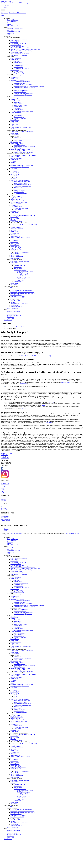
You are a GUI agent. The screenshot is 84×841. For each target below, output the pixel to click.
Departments (4, 509)
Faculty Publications (15, 642)
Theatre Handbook (15, 772)
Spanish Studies (18, 800)
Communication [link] (11, 74)
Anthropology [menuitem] (14, 225)
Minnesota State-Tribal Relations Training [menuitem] (21, 50)
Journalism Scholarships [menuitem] (20, 92)
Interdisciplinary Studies (20, 789)
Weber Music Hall (15, 819)
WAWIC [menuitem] (12, 128)
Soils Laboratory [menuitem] (14, 305)
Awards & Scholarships (16, 747)
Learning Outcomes (15, 722)
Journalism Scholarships (20, 611)
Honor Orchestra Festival (20, 702)
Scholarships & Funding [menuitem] (13, 31)
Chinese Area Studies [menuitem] (19, 265)
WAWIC (12, 647)
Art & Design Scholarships (17, 592)
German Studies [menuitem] (18, 268)
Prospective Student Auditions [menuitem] (21, 252)
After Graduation (14, 675)
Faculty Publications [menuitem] (15, 123)
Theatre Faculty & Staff (16, 775)
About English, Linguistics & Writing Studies (22, 650)
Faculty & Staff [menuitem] (14, 42)
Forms (12, 683)
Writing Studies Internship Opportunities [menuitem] (24, 146)
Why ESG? (13, 680)
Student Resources (15, 755)
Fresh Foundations (18, 584)
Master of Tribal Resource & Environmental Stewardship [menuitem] (25, 49)
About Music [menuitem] (13, 171)
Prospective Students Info (20, 769)
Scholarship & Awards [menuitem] (16, 52)
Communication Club (19, 602)
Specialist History (18, 628)
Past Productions (14, 777)
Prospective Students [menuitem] (15, 189)
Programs (3, 508)
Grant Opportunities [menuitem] (12, 308)
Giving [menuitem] (9, 312)
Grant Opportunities (12, 827)
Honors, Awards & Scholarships (18, 721)
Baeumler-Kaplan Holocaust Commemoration (22, 811)
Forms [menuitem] (12, 164)
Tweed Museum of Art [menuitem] (16, 306)
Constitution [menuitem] (10, 317)
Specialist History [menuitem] (18, 109)
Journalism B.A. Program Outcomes (23, 612)
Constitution (10, 836)
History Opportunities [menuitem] (16, 112)
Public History (17, 627)
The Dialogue (17, 728)
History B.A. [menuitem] (17, 100)
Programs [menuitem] (12, 99)
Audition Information (19, 709)
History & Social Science (20, 624)
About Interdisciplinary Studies (25, 790)
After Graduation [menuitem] (14, 156)
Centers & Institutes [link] (12, 289)
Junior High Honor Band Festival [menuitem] (22, 184)
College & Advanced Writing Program (20, 668)
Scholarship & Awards (16, 571)
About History (14, 617)
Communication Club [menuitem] (19, 83)
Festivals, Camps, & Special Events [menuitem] (19, 180)
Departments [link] (7, 36)
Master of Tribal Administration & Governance (22, 567)
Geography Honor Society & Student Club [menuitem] (21, 165)
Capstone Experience (19, 667)
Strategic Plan (10, 837)
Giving (9, 831)
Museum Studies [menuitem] (18, 106)
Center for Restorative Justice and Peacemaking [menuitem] (22, 293)
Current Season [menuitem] (14, 242)
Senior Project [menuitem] (20, 280)
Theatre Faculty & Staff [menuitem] (16, 256)
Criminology (13, 749)
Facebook (3, 500)
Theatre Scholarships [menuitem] (15, 255)
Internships (10, 549)
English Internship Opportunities (22, 658)
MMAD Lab (13, 821)
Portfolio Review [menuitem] (18, 71)
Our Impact (10, 806)
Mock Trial (13, 739)
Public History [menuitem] (17, 108)
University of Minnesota (16, 533)
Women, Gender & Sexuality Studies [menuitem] (20, 237)
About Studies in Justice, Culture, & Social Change (23, 743)
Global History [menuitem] (17, 103)
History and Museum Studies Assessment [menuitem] (21, 127)
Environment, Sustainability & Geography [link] (18, 153)
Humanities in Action (15, 814)
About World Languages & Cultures (19, 780)
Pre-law (9, 543)
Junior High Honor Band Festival (22, 703)
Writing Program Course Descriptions (23, 671)
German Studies (18, 787)
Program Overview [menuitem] (22, 278)
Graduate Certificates (15, 564)
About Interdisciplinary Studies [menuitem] (25, 271)
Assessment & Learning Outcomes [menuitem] (23, 84)
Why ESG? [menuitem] (13, 161)
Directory (3, 507)
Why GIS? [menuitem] (13, 162)
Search (3, 10)
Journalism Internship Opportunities (23, 614)
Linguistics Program (15, 661)
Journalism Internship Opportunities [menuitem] (23, 95)
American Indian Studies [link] (13, 37)
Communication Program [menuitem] (17, 80)
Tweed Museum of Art (16, 825)
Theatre (3, 489)
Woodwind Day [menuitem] (18, 187)
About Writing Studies (19, 664)
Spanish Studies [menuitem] (18, 281)
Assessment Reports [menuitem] (15, 227)
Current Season (14, 761)
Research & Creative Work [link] (11, 286)
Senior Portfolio (18, 659)
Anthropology (14, 744)
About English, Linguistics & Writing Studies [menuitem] (22, 131)
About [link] (5, 309)
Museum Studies (18, 625)
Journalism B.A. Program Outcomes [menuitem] (23, 93)
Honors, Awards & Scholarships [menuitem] (18, 202)
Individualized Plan (22, 794)
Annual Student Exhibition (21, 583)
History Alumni (14, 643)
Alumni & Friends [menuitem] (12, 314)
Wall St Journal (48, 422)
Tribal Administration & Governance (19, 572)
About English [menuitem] (17, 137)
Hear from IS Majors (22, 793)
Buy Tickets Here (15, 765)
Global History (17, 622)
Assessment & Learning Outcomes (23, 603)
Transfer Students (5, 519)
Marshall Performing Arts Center (18, 822)
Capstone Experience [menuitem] (19, 148)
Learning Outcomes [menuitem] (15, 203)
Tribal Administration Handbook (18, 574)
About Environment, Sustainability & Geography (23, 674)
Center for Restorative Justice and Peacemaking (22, 812)
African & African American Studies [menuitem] (23, 111)
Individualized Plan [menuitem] (22, 275)
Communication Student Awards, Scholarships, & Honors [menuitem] (29, 86)
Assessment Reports (15, 746)
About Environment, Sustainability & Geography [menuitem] (23, 155)
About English (17, 656)
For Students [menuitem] (17, 175)
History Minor (17, 621)
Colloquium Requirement (17, 719)
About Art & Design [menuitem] (15, 58)
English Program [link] (14, 136)
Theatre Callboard (15, 762)
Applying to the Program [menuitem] (23, 273)
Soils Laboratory (14, 824)
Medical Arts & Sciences (23, 796)
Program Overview (22, 797)
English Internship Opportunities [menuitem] (22, 139)
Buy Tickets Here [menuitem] (15, 246)
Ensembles (13, 697)
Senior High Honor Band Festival (22, 705)
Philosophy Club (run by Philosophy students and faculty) (36, 356)
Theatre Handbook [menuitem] (15, 253)
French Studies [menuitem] (17, 267)
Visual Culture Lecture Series (21, 587)
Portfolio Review (18, 590)
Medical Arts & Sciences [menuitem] (23, 277)
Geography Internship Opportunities (19, 686)
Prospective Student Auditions (21, 771)
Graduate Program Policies (17, 565)
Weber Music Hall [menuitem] (15, 300)
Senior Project (20, 799)
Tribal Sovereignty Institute (17, 815)
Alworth (3, 486)
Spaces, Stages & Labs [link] (13, 299)
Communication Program (17, 599)
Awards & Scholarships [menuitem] (16, 228)
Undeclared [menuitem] (10, 23)
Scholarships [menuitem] (13, 168)
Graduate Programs (12, 540)
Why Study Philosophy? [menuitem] (16, 198)
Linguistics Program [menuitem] (15, 142)
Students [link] (6, 27)
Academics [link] (7, 18)
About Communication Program (22, 600)
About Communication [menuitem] (16, 75)
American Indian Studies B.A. (18, 562)
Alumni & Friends (5, 520)
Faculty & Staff (5, 522)
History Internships (19, 636)
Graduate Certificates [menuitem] (15, 45)
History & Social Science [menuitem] (20, 105)
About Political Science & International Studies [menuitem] (22, 215)
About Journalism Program (21, 609)
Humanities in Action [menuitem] (15, 295)
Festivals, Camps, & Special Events (19, 699)
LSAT (43, 405)
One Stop (6, 5)
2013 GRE (51, 402)
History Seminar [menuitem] (14, 125)
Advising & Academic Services (15, 547)
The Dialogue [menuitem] (17, 209)
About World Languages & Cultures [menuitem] (19, 261)
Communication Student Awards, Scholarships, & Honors (29, 605)
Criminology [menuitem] (13, 230)
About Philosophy (15, 715)
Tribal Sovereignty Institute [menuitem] (17, 296)
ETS (13, 399)
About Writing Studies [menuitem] (19, 145)
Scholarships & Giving (16, 740)
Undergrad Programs (12, 539)
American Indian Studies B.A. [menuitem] (18, 43)
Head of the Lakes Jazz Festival (22, 700)
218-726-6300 (4, 455)
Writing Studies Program (16, 662)
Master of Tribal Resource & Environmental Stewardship (25, 568)
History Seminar (14, 644)
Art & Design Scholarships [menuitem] (17, 73)
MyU (5, 7)
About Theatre (14, 759)
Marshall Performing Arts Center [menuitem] (18, 303)
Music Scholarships (19, 711)
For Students (17, 694)
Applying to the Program (23, 792)
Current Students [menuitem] (14, 70)
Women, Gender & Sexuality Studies (20, 756)
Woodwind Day (18, 706)
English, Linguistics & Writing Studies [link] (17, 130)
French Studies (17, 786)
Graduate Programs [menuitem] (12, 21)
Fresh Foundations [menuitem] (18, 65)
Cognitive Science (15, 718)
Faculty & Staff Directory (13, 830)
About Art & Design (15, 577)
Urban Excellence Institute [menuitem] (17, 298)
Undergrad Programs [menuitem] (12, 20)
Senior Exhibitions (18, 586)
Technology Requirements (20, 712)
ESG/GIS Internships (15, 677)
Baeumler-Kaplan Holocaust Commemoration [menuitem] (22, 292)
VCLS (2, 492)
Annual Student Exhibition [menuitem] (21, 64)
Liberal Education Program (14, 544)
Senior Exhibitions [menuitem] (18, 67)
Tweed (2, 491)
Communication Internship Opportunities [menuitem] (24, 87)
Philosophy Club (14, 730)
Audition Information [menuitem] (19, 190)
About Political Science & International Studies (22, 734)
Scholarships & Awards (20, 637)
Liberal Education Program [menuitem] (14, 25)
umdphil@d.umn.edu (6, 453)
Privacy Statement (69, 533)
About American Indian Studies (18, 558)
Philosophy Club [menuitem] (14, 211)
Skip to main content (6, 1)
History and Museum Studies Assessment (21, 646)
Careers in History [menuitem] (18, 115)
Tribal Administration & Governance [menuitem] (19, 53)
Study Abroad (10, 552)
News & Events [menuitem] (14, 40)
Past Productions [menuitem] (14, 258)
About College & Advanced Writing (23, 669)
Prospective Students (15, 708)
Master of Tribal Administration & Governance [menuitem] (22, 48)
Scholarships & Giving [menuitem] (16, 221)
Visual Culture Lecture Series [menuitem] (21, 68)
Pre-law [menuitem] (9, 24)
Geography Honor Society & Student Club (21, 684)
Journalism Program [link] (15, 89)
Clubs (8, 553)
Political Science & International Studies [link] (17, 214)
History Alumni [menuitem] (14, 124)
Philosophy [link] (10, 195)
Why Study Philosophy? (16, 717)
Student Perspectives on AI (21, 727)
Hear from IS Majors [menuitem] (22, 274)
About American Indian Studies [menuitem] (18, 39)
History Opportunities (16, 631)
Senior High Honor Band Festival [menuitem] (22, 186)
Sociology (13, 753)
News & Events (14, 559)
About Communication (16, 594)
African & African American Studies (23, 630)
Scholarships (13, 687)
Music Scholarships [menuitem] (19, 192)
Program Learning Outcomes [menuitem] (18, 248)
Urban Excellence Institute (17, 817)
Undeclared (10, 542)
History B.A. (17, 619)
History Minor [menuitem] (17, 102)
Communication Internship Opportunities (24, 606)
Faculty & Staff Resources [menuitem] (14, 315)
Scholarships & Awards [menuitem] (20, 118)
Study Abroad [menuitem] (10, 33)
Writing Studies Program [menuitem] (16, 143)
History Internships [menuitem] (19, 117)
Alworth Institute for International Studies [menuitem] (21, 290)
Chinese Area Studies (19, 784)
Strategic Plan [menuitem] (10, 318)
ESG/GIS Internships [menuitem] (15, 158)
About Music (13, 690)
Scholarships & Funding (13, 550)
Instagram (3, 499)
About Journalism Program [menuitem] (21, 90)
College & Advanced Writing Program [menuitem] (20, 149)
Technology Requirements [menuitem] (20, 193)
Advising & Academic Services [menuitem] (15, 28)
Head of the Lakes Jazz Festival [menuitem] (22, 181)
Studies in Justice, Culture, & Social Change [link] (18, 223)
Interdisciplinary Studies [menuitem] (20, 270)
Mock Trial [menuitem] (13, 220)
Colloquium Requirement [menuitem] (17, 200)
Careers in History (18, 634)
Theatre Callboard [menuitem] (15, 243)
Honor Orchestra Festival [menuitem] (20, 183)
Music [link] (8, 170)
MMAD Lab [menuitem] (13, 302)
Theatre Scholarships (15, 774)
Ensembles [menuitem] (13, 178)
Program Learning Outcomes (18, 767)
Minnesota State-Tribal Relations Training (21, 569)
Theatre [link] (9, 239)
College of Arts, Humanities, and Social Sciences (13, 13)
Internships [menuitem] (10, 30)
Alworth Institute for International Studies (21, 809)
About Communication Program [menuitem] (22, 81)
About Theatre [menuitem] (14, 240)
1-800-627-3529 (5, 458)
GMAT (24, 408)
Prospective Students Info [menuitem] (20, 250)
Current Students (5, 516)
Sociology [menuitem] (13, 234)
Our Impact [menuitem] (10, 287)
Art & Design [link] (10, 56)
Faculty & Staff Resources (14, 834)
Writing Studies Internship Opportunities (24, 665)
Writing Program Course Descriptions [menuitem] (23, 152)
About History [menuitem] (14, 98)
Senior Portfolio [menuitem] (18, 140)
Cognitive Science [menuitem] (15, 199)
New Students (4, 517)
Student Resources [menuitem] (15, 236)
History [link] (9, 96)
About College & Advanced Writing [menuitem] (23, 150)
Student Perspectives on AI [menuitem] (21, 208)
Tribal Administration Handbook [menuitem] (18, 55)
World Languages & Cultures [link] (14, 259)
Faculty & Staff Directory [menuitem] (13, 311)
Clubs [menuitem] (8, 34)
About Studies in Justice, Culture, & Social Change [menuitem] (23, 224)
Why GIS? (13, 681)
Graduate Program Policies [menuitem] (17, 46)
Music (2, 488)
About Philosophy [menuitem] (15, 196)
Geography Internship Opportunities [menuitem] (19, 167)
